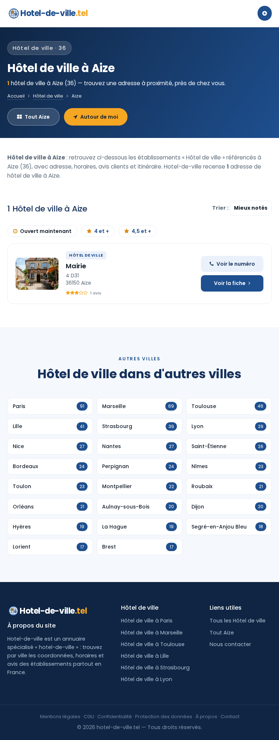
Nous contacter (230, 644)
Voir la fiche (230, 283)
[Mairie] (37, 274)
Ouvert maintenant (46, 231)
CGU (89, 716)
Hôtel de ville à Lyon (146, 679)
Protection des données (163, 716)
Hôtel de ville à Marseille (152, 632)
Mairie (76, 265)
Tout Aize (37, 116)
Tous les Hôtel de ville (238, 620)
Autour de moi (99, 116)
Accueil (16, 95)
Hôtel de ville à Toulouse (153, 644)
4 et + (101, 231)
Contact (230, 716)
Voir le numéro (236, 264)
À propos (206, 716)
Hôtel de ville (48, 95)
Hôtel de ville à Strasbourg (155, 667)
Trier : (221, 207)
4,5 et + (141, 231)
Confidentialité (114, 716)
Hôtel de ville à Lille (145, 656)
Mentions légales (60, 716)
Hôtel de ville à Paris (147, 620)
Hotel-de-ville (54, 13)
